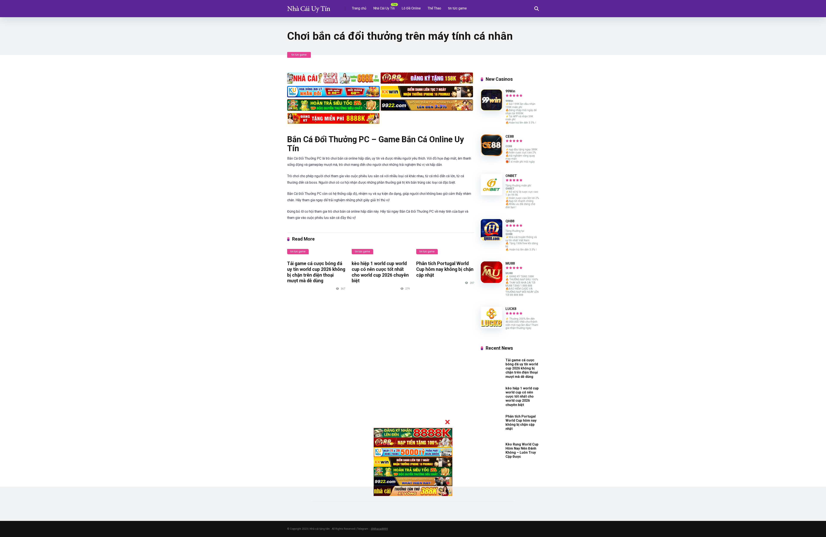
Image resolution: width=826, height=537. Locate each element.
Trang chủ (359, 8)
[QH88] (491, 239)
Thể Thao (434, 8)
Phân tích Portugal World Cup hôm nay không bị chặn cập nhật (444, 269)
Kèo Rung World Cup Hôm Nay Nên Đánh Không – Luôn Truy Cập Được (521, 450)
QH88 (509, 221)
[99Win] (491, 109)
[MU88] (491, 282)
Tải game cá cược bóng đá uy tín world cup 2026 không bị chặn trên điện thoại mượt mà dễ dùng (316, 272)
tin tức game (457, 8)
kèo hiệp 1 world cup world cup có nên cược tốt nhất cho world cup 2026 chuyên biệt (380, 272)
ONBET (511, 176)
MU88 (510, 263)
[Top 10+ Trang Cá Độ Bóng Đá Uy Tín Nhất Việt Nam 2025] (308, 7)
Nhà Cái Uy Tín (384, 8)
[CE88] (491, 155)
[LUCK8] (491, 327)
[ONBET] (491, 194)
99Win (510, 91)
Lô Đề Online (411, 8)
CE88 (509, 136)
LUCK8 (510, 309)
